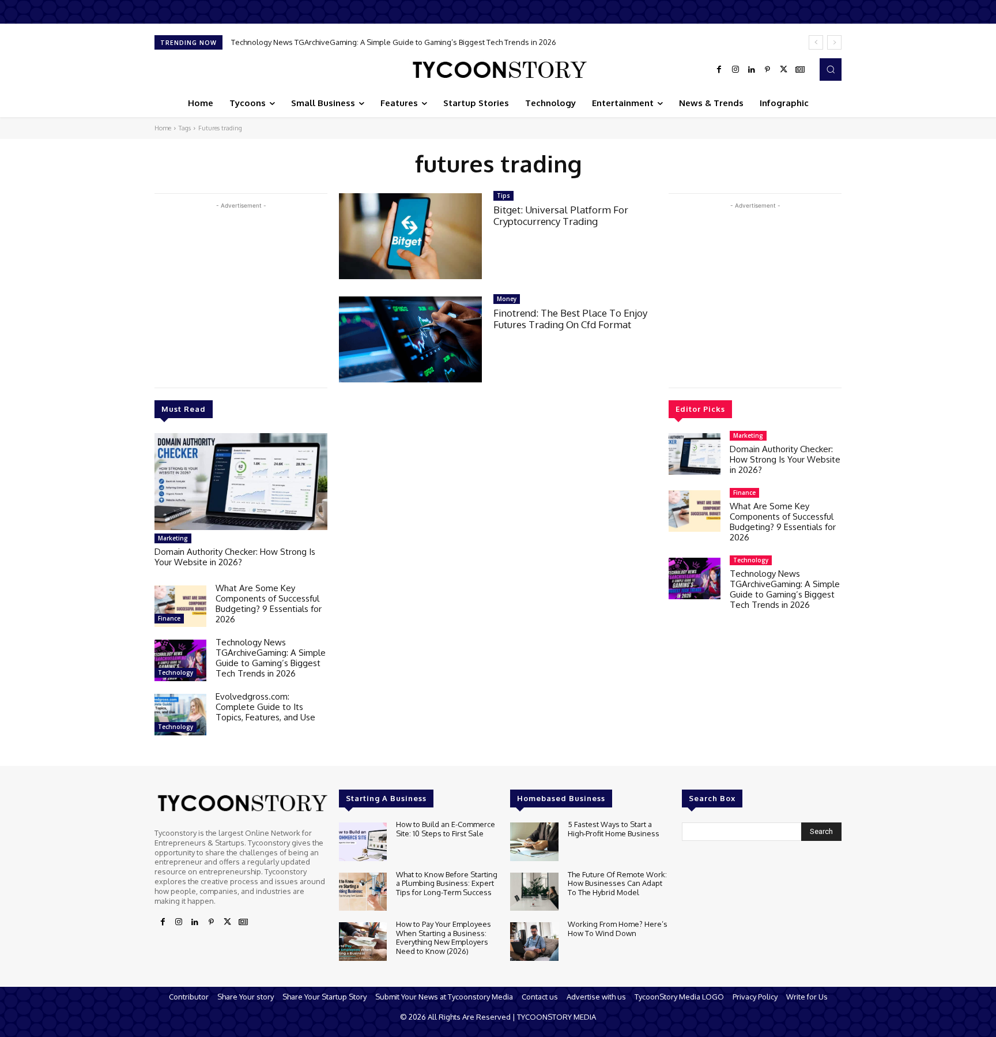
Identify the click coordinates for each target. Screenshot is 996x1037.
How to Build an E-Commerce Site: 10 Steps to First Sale (445, 829)
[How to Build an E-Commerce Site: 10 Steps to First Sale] (363, 841)
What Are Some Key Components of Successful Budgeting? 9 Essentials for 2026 (269, 604)
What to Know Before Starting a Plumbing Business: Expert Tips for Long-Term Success (446, 883)
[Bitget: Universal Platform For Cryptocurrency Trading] (410, 236)
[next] (834, 42)
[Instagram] (735, 70)
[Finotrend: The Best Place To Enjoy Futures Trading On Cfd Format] (410, 339)
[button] (831, 69)
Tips (503, 195)
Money (506, 299)
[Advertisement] (240, 292)
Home (162, 128)
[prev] (816, 42)
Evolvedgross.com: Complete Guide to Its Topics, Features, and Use (359, 42)
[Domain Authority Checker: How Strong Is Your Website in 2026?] (240, 481)
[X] (784, 70)
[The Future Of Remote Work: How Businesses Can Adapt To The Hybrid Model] (534, 892)
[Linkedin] (752, 70)
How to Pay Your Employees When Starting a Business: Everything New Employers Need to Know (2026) (443, 937)
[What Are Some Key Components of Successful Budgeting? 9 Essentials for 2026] (180, 606)
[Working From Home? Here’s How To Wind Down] (534, 941)
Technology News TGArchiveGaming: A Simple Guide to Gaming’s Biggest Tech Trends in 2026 (271, 658)
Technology (175, 672)
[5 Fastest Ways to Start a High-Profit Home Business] (534, 841)
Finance (169, 618)
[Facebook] (719, 70)
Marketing (173, 538)
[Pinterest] (768, 70)
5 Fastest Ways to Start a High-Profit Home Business (613, 829)
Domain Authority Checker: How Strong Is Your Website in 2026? (234, 557)
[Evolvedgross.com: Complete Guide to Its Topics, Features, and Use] (180, 714)
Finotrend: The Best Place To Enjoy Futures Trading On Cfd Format (570, 318)
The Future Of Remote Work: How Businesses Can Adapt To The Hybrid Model (617, 883)
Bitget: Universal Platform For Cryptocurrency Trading (560, 215)
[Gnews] (800, 70)
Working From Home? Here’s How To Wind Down (617, 928)
